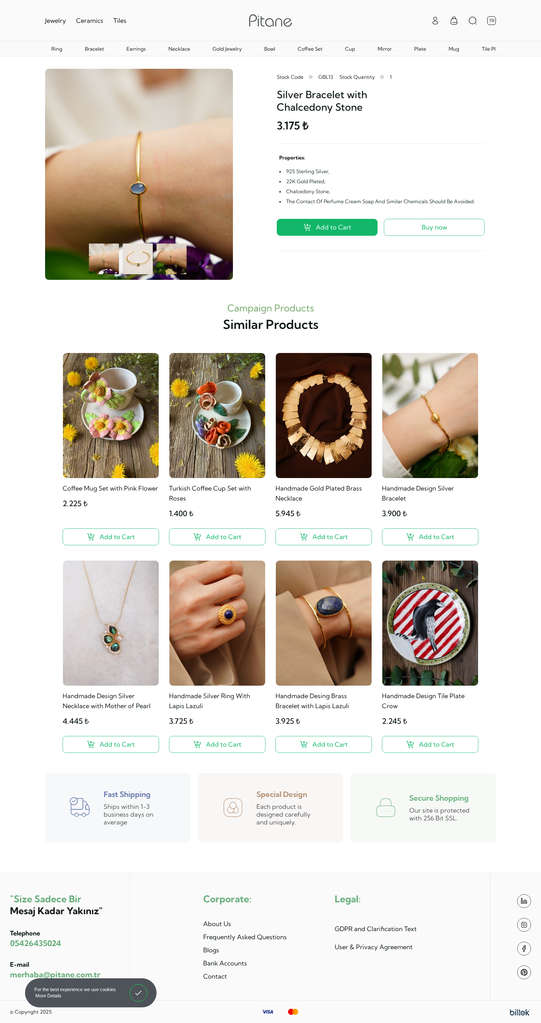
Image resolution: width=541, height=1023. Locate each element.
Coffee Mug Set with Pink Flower (110, 488)
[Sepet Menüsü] (454, 20)
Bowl (269, 49)
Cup (350, 49)
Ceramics (89, 20)
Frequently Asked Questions (245, 937)
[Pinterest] (524, 972)
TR (491, 20)
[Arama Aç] (472, 20)
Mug (454, 49)
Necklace (179, 49)
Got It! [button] (138, 988)
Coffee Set (310, 49)
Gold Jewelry (227, 49)
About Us (217, 924)
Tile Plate (492, 49)
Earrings (136, 49)
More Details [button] (48, 995)
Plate (420, 49)
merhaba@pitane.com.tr (55, 974)
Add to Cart (333, 227)
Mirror (385, 49)
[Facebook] (524, 948)
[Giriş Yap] (435, 20)
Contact (215, 976)
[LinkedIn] (524, 901)
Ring (56, 49)
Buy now (434, 227)
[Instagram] (524, 925)
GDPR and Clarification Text (376, 929)
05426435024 (35, 943)
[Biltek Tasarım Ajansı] (520, 1012)
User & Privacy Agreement (374, 947)
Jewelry (55, 20)
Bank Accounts (225, 963)
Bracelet (94, 49)
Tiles (119, 20)
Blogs (211, 950)
